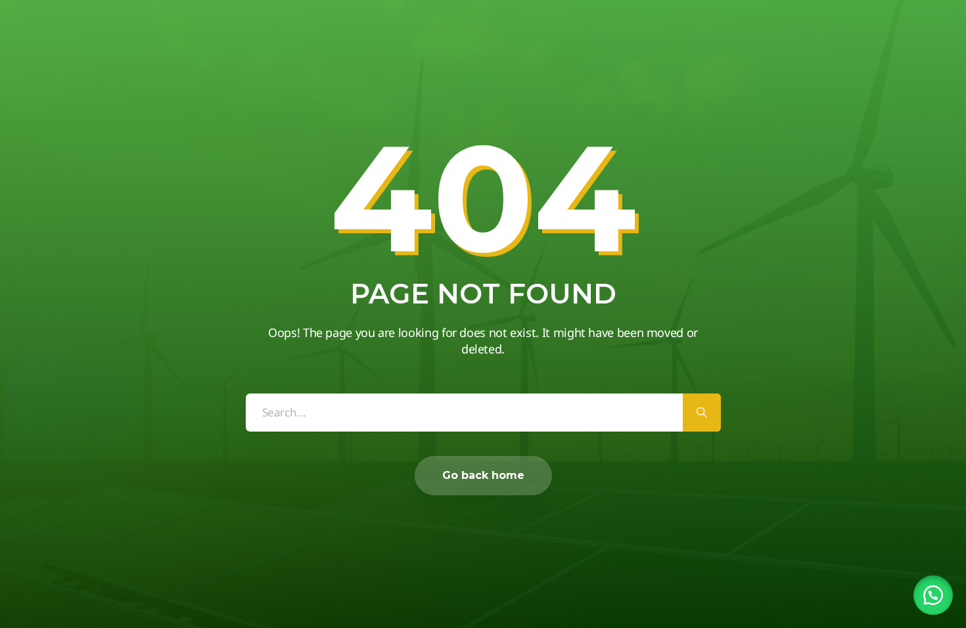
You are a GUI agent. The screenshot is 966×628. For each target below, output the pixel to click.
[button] (933, 595)
